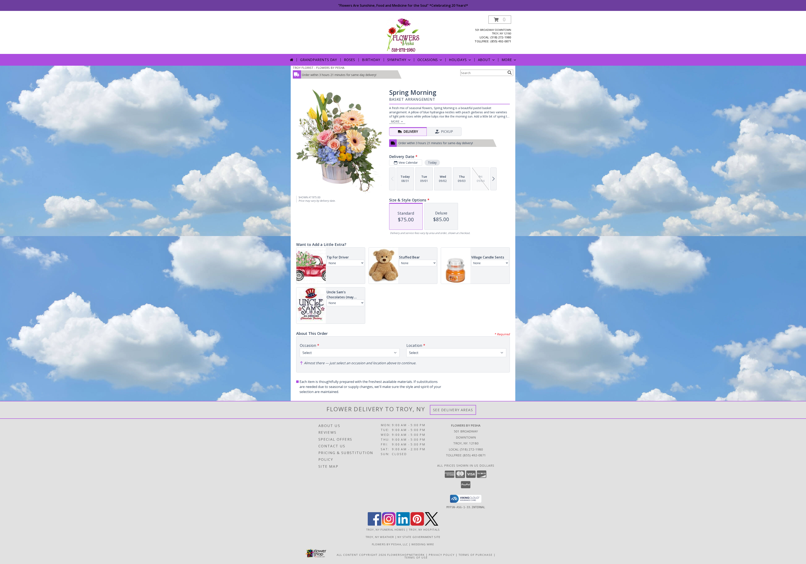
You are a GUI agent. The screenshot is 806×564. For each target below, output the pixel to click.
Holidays (458, 59)
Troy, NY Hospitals (424, 529)
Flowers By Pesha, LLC (390, 544)
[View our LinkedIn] (403, 524)
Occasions (427, 59)
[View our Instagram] (388, 524)
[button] (499, 20)
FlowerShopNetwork (406, 555)
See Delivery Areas (453, 409)
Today (432, 162)
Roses (349, 59)
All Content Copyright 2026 (361, 555)
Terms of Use (416, 557)
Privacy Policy (442, 555)
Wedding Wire (422, 544)
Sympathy (396, 59)
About (484, 59)
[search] (509, 72)
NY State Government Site (419, 537)
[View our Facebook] (374, 524)
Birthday (371, 59)
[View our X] (431, 524)
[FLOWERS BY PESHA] (403, 35)
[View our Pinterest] (417, 524)
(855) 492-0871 (500, 41)
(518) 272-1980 (500, 37)
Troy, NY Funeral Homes (386, 529)
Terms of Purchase (476, 555)
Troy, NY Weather (380, 537)
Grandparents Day (318, 59)
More (507, 59)
